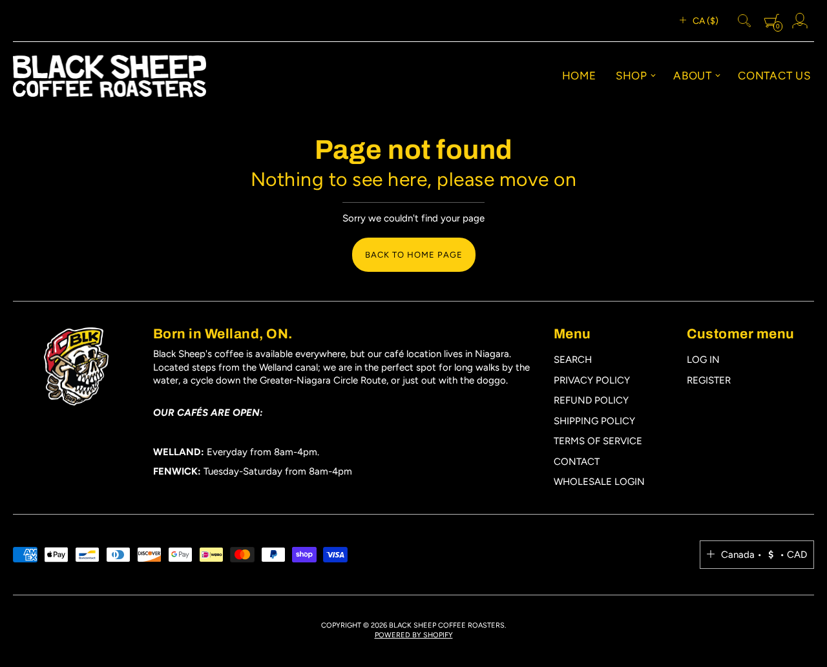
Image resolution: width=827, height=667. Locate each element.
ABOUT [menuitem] (692, 75)
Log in (703, 359)
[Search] (744, 21)
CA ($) (705, 20)
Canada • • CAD (764, 554)
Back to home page (414, 255)
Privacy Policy (592, 380)
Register (709, 380)
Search (573, 359)
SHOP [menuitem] (631, 75)
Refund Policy (591, 400)
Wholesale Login (599, 481)
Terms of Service (598, 441)
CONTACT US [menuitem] (774, 75)
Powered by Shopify (414, 635)
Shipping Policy (594, 421)
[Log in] (800, 20)
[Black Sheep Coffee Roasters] (109, 76)
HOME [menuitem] (579, 75)
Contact (577, 461)
